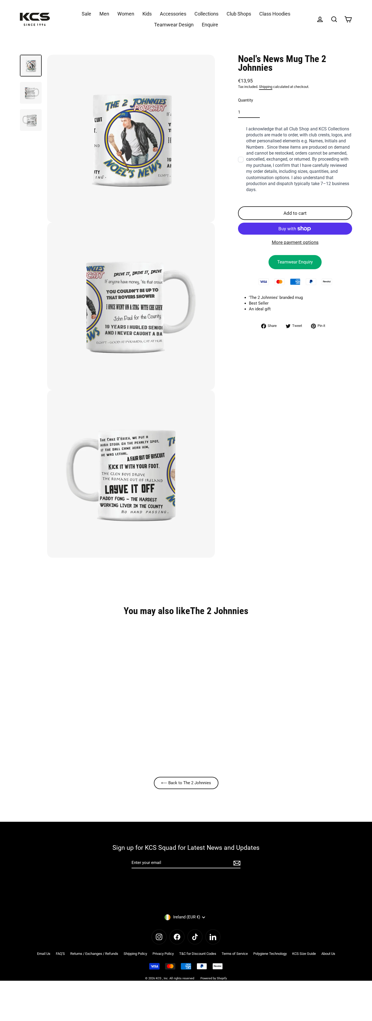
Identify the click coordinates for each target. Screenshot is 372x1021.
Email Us (43, 954)
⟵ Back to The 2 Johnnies (186, 782)
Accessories (173, 14)
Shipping (265, 87)
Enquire (210, 24)
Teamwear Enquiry (295, 262)
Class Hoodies (274, 14)
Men (104, 14)
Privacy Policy (163, 954)
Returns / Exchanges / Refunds (94, 954)
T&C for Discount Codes (197, 954)
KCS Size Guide (304, 954)
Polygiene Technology (270, 954)
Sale (86, 14)
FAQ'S (60, 954)
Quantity (245, 99)
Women (125, 14)
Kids (147, 14)
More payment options (295, 242)
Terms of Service (235, 954)
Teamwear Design (174, 24)
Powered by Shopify (213, 978)
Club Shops (239, 14)
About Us (328, 954)
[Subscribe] (236, 863)
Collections (206, 14)
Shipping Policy (135, 954)
